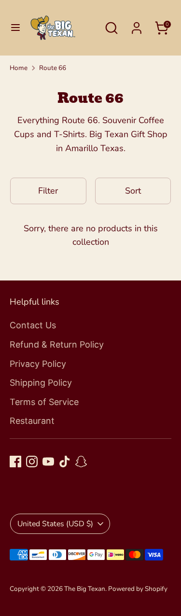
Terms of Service (44, 402)
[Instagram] (32, 461)
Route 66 (52, 67)
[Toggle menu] (15, 28)
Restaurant (32, 421)
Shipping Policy (41, 383)
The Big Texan (84, 588)
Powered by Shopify (137, 588)
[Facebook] (15, 461)
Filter (48, 190)
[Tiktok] (64, 461)
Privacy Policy (38, 364)
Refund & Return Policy (57, 344)
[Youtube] (48, 461)
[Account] (136, 25)
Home (19, 67)
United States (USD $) (55, 523)
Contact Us (33, 325)
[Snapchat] (81, 461)
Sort (133, 190)
